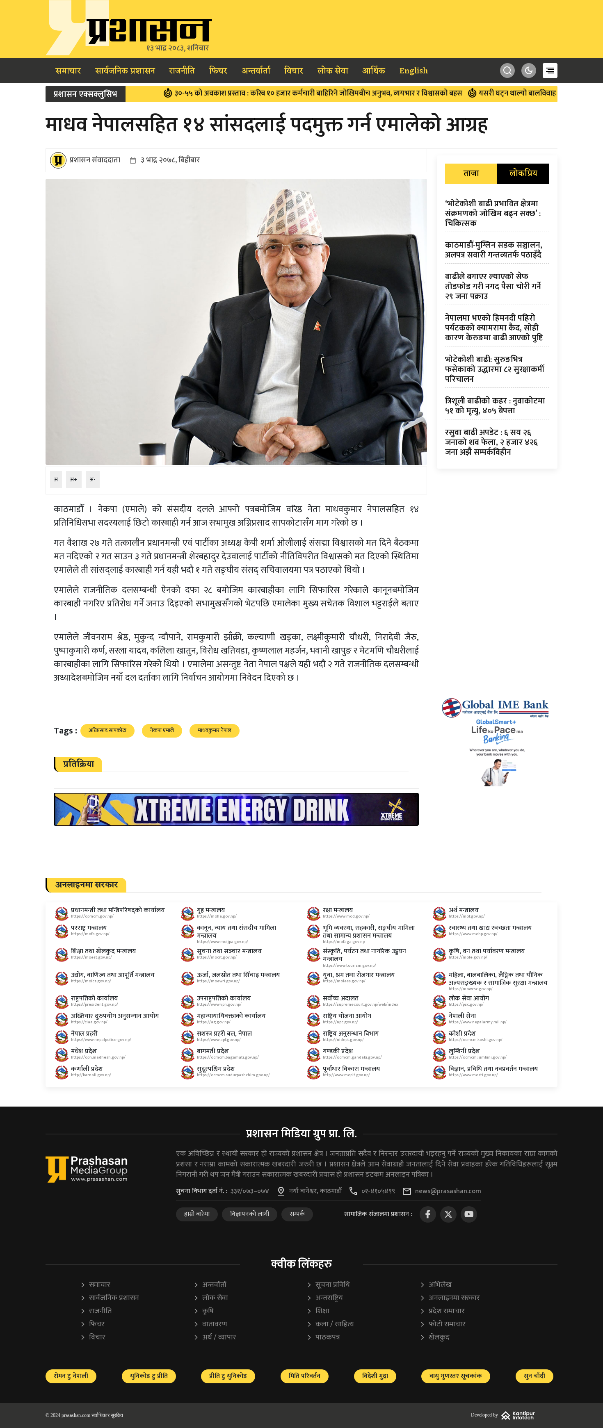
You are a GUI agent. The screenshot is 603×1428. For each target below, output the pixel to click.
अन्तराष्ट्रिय (324, 1298)
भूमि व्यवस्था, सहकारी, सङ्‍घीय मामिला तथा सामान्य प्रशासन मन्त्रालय (369, 931)
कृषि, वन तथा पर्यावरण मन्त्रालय (487, 951)
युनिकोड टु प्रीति (149, 1376)
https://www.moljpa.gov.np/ (222, 941)
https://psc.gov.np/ (466, 1004)
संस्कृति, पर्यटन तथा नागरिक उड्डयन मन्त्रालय (364, 955)
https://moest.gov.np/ (91, 957)
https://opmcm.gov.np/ (92, 916)
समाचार (68, 71)
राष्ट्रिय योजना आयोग (347, 1016)
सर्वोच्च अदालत (341, 998)
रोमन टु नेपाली (71, 1376)
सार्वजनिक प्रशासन (125, 71)
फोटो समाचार (443, 1324)
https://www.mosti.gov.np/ (473, 1075)
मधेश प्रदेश (84, 1051)
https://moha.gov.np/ (217, 916)
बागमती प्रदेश (213, 1051)
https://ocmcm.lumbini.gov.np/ (478, 1057)
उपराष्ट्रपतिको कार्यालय (224, 998)
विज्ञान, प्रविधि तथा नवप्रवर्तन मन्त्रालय (493, 1069)
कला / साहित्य (330, 1324)
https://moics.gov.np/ (91, 981)
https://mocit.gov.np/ (217, 957)
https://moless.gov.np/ (344, 981)
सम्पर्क (297, 1214)
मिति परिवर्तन (304, 1376)
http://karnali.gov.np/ (91, 1075)
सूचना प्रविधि (328, 1285)
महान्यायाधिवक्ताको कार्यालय (231, 1016)
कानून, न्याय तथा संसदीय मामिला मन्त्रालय (236, 931)
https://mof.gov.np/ (467, 916)
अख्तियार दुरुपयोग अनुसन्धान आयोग (115, 1016)
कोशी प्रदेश (462, 1033)
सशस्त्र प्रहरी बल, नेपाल (224, 1033)
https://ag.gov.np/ (214, 1022)
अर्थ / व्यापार (214, 1337)
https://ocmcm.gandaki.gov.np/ (352, 1057)
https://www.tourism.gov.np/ (349, 965)
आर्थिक (373, 71)
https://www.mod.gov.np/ (346, 916)
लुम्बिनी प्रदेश (464, 1051)
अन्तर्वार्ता (256, 71)
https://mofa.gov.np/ (90, 934)
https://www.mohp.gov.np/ (473, 934)
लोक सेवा (332, 71)
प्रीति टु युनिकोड (228, 1376)
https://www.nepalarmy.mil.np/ (478, 1022)
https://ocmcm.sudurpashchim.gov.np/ (233, 1075)
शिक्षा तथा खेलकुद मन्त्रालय (103, 951)
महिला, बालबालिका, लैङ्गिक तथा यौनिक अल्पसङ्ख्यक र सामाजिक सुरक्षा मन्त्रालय (498, 979)
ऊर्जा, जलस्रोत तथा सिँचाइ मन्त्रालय (238, 975)
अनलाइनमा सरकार (450, 1298)
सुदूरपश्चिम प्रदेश (216, 1069)
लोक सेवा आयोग (469, 998)
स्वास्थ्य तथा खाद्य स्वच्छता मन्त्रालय (490, 928)
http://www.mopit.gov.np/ (346, 1075)
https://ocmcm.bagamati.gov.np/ (228, 1057)
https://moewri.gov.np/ (218, 981)
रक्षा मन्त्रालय (338, 910)
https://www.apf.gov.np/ (219, 1039)
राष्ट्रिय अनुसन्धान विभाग (351, 1033)
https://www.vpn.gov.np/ (219, 1004)
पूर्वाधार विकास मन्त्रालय (351, 1069)
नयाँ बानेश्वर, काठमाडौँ (315, 1191)
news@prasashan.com (448, 1191)
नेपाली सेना (462, 1016)
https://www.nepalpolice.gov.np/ (101, 1039)
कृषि (203, 1311)
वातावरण (210, 1324)
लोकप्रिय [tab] (523, 173)
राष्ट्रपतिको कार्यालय (94, 998)
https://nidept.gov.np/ (343, 1039)
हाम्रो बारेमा (197, 1214)
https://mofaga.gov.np (344, 941)
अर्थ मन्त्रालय (464, 910)
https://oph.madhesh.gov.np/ (98, 1057)
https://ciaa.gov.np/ (89, 1022)
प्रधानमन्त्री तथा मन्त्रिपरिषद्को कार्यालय (118, 910)
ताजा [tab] (471, 173)
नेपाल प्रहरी (84, 1033)
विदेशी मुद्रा (375, 1376)
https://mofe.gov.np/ (468, 957)
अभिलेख (436, 1285)
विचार (293, 71)
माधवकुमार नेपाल (214, 730)
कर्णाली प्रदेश (87, 1069)
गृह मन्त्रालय (211, 910)
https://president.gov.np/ (94, 1004)
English (414, 71)
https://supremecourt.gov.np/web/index (360, 1004)
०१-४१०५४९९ (378, 1191)
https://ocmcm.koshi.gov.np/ (475, 1039)
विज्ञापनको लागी (249, 1214)
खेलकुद (435, 1337)
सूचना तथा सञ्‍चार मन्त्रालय (229, 951)
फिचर (218, 71)
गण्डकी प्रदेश (338, 1051)
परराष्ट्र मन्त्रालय (89, 928)
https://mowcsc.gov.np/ (471, 989)
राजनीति (182, 71)
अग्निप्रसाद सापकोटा (107, 730)
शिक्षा (317, 1311)
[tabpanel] (497, 329)
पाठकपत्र (323, 1337)
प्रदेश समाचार (442, 1311)
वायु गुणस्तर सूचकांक (455, 1376)
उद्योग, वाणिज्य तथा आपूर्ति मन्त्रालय (113, 975)
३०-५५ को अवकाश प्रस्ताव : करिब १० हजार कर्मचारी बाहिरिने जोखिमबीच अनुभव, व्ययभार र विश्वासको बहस (267, 93)
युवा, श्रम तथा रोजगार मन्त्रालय (359, 975)
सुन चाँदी (534, 1376)
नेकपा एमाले (162, 730)
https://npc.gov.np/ (340, 1022)
